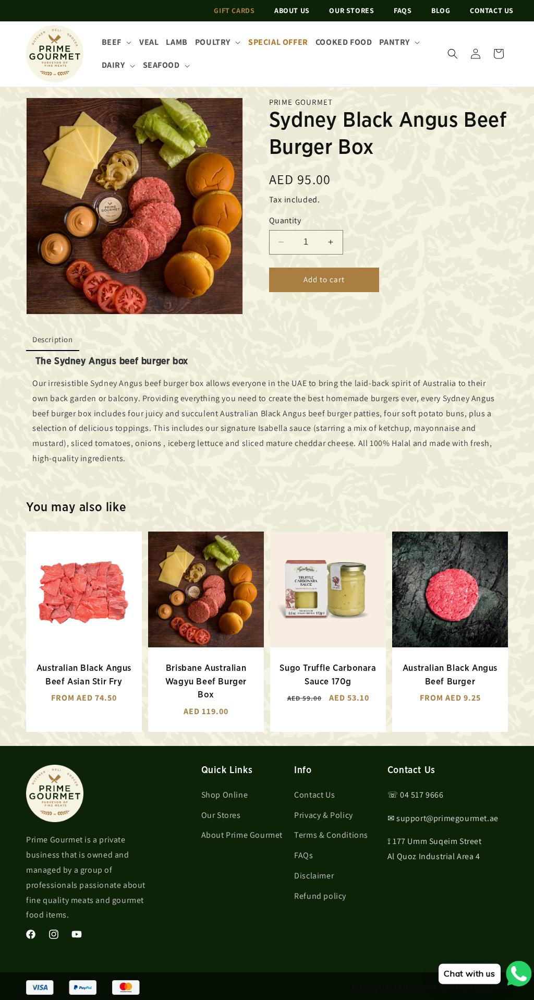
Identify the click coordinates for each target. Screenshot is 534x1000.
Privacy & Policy (323, 815)
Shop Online (224, 794)
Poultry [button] (212, 42)
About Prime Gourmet (242, 834)
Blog (440, 10)
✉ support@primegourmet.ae (443, 818)
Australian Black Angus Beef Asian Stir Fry (84, 675)
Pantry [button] (394, 42)
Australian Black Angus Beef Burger (450, 675)
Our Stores (351, 10)
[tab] (52, 340)
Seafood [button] (161, 64)
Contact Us (492, 10)
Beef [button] (112, 42)
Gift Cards (234, 10)
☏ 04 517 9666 (415, 794)
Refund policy (320, 895)
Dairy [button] (113, 64)
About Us (292, 10)
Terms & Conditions (331, 834)
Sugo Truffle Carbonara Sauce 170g (328, 675)
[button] (452, 53)
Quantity (285, 220)
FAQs (402, 10)
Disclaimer (314, 875)
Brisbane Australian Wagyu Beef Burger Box (206, 681)
